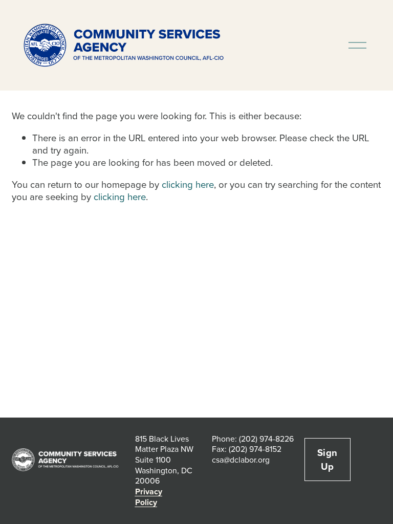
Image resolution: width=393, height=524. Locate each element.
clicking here (188, 184)
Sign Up (327, 459)
